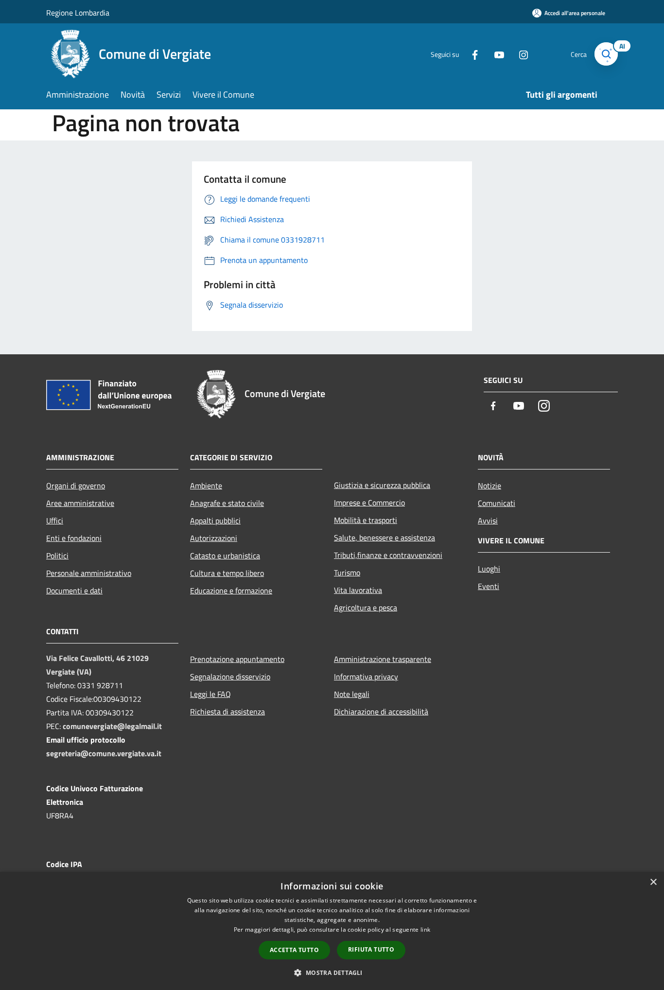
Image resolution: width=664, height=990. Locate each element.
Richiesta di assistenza (227, 711)
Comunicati (496, 503)
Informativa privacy (366, 676)
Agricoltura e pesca (365, 607)
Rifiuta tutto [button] (371, 949)
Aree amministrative (80, 503)
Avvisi (488, 520)
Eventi (488, 586)
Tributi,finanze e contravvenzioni (388, 555)
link (425, 929)
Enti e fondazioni (74, 538)
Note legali (351, 694)
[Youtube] (495, 53)
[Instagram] (519, 53)
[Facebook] (471, 53)
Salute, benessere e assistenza (384, 537)
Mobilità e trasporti (365, 520)
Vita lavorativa (358, 590)
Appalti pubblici (215, 520)
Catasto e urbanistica (225, 555)
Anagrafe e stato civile (227, 503)
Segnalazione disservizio (230, 676)
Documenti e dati (74, 590)
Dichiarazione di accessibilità (381, 711)
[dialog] (332, 931)
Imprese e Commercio (369, 502)
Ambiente (206, 485)
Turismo (347, 572)
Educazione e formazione (231, 590)
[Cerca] (606, 54)
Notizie (489, 485)
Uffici (54, 520)
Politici (57, 555)
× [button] (653, 882)
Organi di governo (75, 485)
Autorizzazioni (213, 538)
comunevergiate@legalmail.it (112, 726)
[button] (331, 972)
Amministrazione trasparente (382, 659)
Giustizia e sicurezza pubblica (382, 485)
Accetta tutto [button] (294, 950)
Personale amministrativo (88, 573)
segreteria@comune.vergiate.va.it (103, 753)
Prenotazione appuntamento (237, 659)
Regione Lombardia (77, 12)
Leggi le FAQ (210, 694)
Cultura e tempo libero (227, 573)
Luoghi (489, 568)
